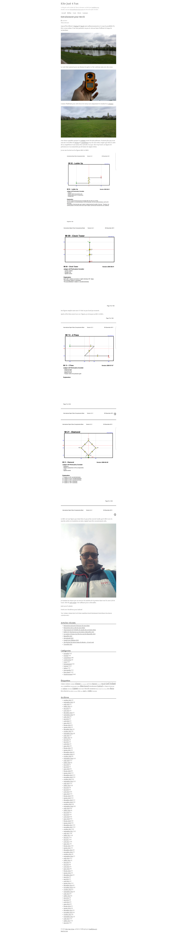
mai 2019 (66, 790)
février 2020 (67, 771)
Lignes (75, 688)
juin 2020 (66, 765)
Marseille (87, 688)
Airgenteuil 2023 (68, 638)
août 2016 (66, 858)
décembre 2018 (68, 800)
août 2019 (66, 783)
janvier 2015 (67, 883)
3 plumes (110, 104)
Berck (74, 613)
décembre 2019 (68, 775)
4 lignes (78, 684)
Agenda (66, 655)
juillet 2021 (67, 738)
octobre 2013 (67, 914)
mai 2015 (66, 879)
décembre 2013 (68, 910)
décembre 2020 (68, 752)
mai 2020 (66, 767)
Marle (82, 688)
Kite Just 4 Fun (69, 3)
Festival (100, 613)
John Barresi (70, 688)
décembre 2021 (68, 729)
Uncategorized (68, 674)
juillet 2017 (67, 835)
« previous (63, 615)
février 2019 (67, 796)
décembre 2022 (68, 713)
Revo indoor (71, 691)
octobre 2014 (67, 889)
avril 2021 (66, 744)
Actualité (66, 653)
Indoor (66, 668)
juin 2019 (66, 787)
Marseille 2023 (68, 636)
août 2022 (66, 717)
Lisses (79, 688)
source (82, 691)
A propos (85, 13)
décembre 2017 (68, 825)
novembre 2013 (68, 912)
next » (67, 615)
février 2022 (67, 725)
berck (82, 26)
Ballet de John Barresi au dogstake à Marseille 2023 (79, 632)
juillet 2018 (67, 810)
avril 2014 (66, 902)
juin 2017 (66, 837)
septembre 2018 (68, 806)
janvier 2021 (67, 750)
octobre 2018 (67, 804)
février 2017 (67, 846)
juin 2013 (66, 923)
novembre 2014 (68, 887)
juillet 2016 (67, 860)
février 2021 (67, 748)
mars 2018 (67, 819)
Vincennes (94, 691)
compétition (84, 142)
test (86, 691)
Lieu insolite (67, 670)
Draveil (89, 613)
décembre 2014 (68, 885)
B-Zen (90, 684)
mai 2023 (66, 708)
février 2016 (67, 871)
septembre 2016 (68, 856)
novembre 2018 (68, 802)
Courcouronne (74, 686)
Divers (79, 13)
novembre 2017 (68, 827)
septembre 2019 (68, 781)
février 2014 (67, 906)
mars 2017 (67, 844)
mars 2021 (67, 746)
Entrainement (68, 664)
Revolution (75, 691)
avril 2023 (66, 710)
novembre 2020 (68, 754)
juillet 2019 (67, 785)
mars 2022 (67, 723)
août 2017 (66, 833)
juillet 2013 (67, 921)
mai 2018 (66, 815)
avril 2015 (66, 881)
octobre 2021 (67, 731)
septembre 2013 (68, 916)
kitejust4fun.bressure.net (76, 9)
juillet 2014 (67, 896)
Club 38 (62, 686)
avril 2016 (66, 867)
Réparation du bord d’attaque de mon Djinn (77, 626)
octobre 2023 (67, 700)
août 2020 (66, 760)
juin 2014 (66, 898)
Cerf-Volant (78, 613)
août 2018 (66, 808)
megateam (93, 688)
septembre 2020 (68, 758)
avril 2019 (66, 792)
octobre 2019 (67, 779)
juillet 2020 (67, 763)
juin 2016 (66, 862)
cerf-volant (73, 603)
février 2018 (67, 821)
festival (76, 26)
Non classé (67, 672)
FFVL (104, 686)
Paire (103, 688)
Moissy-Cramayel (99, 688)
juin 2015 (66, 877)
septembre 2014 (68, 891)
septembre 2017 (68, 831)
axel (88, 684)
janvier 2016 (67, 873)
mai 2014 (66, 900)
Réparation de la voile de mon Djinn (74, 628)
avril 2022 (66, 721)
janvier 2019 (67, 798)
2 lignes (63, 684)
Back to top (64, 931)
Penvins (105, 688)
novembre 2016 (68, 852)
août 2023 (66, 704)
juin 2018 (66, 812)
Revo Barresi (109, 613)
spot (84, 691)
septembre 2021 (68, 733)
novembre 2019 (68, 777)
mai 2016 (66, 864)
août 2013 (66, 919)
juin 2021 (66, 740)
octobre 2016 (67, 854)
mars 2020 (67, 769)
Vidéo (90, 691)
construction (67, 660)
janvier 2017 (67, 848)
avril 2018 (66, 817)
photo (108, 688)
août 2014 (66, 894)
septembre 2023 (68, 702)
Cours (74, 13)
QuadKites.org (95, 7)
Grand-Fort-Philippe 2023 (71, 640)
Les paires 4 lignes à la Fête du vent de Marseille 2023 (79, 634)
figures (77, 142)
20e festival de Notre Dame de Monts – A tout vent (79, 642)
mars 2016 (67, 869)
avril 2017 (66, 842)
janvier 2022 (67, 727)
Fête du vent (111, 686)
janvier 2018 (67, 823)
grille (62, 688)
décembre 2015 (68, 875)
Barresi (94, 684)
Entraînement (94, 613)
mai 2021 (66, 742)
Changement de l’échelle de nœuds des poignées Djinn (80, 630)
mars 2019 (67, 794)
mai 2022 (66, 719)
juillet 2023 (67, 706)
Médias (69, 13)
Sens (79, 691)
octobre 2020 (67, 756)
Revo (112, 688)
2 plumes (82, 140)
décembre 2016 (68, 850)
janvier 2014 (67, 908)
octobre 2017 (67, 829)
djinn (82, 686)
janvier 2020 (67, 773)
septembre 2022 (68, 715)
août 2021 (66, 735)
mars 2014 (67, 904)
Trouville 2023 (68, 644)
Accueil (64, 13)
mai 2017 (66, 839)
